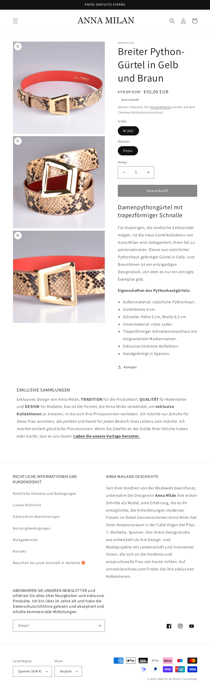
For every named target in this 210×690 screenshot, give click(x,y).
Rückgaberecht (25, 539)
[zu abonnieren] (99, 626)
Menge (122, 162)
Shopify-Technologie (185, 679)
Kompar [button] (130, 367)
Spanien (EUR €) (30, 671)
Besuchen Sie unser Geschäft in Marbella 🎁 (49, 562)
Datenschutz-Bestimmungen (36, 516)
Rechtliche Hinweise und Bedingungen (44, 493)
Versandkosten (160, 107)
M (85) (128, 131)
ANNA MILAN (164, 679)
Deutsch (66, 671)
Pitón (128, 150)
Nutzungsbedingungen (31, 528)
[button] (15, 21)
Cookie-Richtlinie (27, 505)
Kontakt (19, 551)
